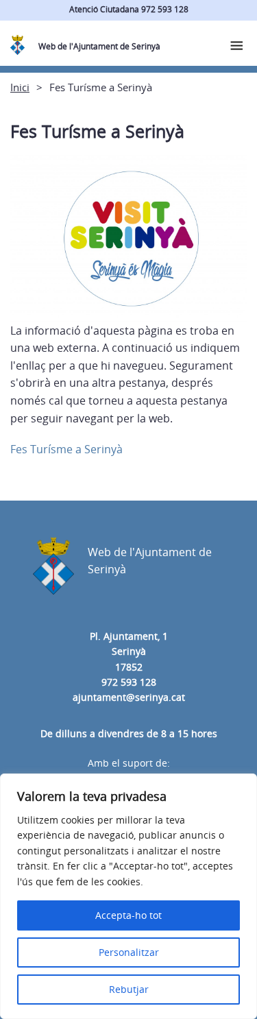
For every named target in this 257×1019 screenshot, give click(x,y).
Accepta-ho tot (128, 915)
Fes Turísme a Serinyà (66, 449)
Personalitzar (129, 952)
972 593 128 (128, 681)
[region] (128, 896)
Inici (19, 87)
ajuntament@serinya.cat (129, 697)
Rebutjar (129, 989)
